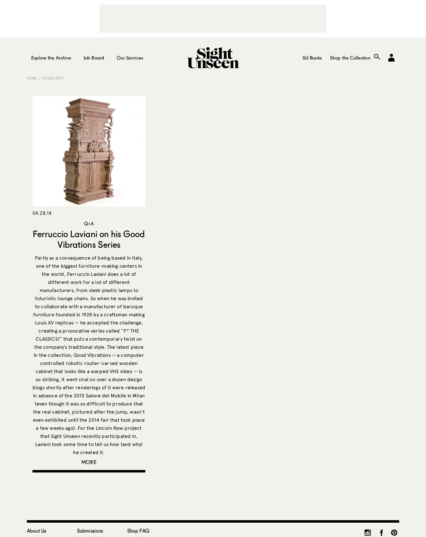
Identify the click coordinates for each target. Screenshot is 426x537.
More (88, 462)
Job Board (94, 57)
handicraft (53, 78)
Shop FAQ (138, 531)
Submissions (90, 531)
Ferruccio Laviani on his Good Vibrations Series (89, 239)
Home (32, 78)
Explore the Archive (51, 57)
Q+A (89, 223)
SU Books (312, 57)
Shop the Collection (350, 57)
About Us (36, 531)
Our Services (130, 57)
